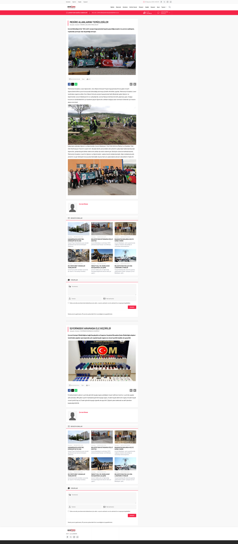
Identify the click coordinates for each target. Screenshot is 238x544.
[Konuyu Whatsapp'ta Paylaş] (76, 84)
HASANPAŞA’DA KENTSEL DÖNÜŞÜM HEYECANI (76, 240)
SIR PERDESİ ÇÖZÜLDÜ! (98, 12)
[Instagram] (167, 2)
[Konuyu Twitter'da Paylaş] (72, 84)
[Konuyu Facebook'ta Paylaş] (69, 84)
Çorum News (83, 204)
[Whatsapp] (170, 2)
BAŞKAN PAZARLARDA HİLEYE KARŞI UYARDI (124, 240)
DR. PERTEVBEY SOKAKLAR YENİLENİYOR (76, 266)
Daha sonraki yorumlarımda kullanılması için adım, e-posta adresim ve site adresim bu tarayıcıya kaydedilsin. (100, 303)
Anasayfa (72, 24)
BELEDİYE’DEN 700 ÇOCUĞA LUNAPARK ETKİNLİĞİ (123, 266)
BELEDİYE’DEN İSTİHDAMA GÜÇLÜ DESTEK (102, 240)
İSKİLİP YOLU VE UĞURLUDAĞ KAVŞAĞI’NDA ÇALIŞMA (100, 266)
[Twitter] (164, 2)
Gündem (77, 24)
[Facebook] (161, 2)
